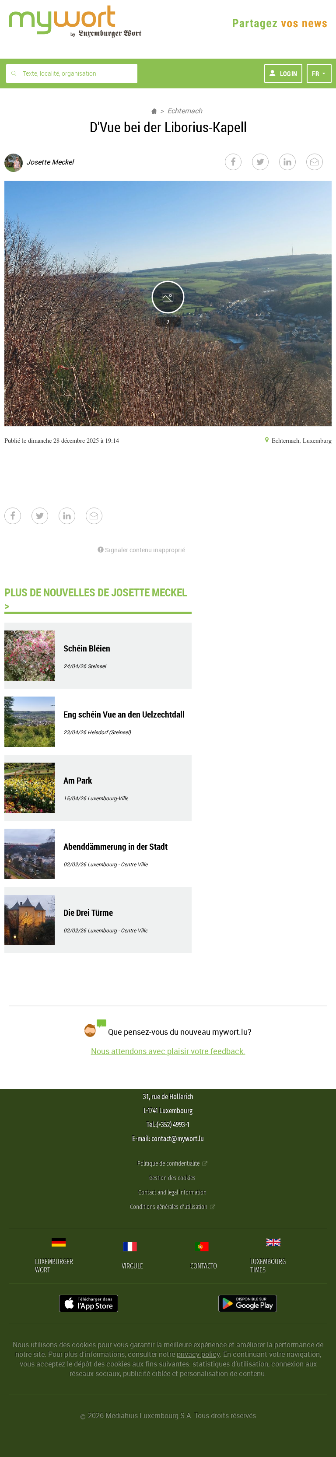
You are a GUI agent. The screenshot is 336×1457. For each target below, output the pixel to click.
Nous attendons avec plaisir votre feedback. (168, 1051)
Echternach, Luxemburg (301, 440)
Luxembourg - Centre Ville (117, 864)
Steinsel (97, 665)
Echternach (184, 111)
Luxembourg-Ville (108, 798)
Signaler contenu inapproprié (144, 550)
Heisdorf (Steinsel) (109, 732)
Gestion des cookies (172, 1178)
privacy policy (198, 1354)
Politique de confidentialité (169, 1163)
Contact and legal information (172, 1192)
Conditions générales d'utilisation (169, 1207)
